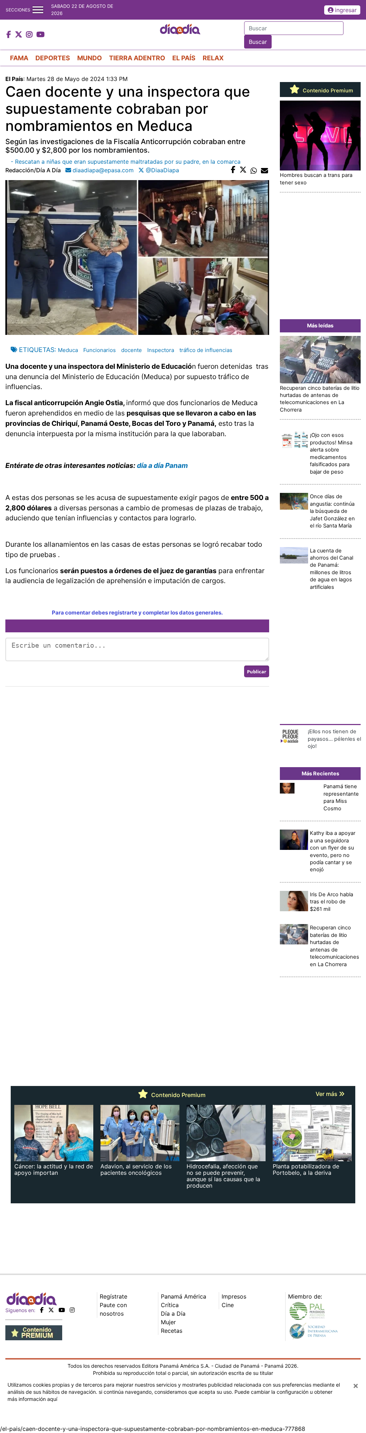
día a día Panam (162, 465)
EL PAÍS (184, 58)
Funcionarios (99, 350)
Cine (228, 1305)
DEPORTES (52, 58)
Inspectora (160, 350)
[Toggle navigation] (37, 10)
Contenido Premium (327, 90)
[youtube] (62, 1310)
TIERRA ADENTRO (137, 58)
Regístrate (113, 1296)
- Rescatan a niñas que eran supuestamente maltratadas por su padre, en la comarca (126, 161)
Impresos (234, 1296)
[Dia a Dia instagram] (30, 35)
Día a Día (173, 1313)
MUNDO (89, 58)
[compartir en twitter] (243, 170)
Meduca (68, 350)
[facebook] (42, 1310)
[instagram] (72, 1310)
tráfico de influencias (205, 350)
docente (131, 350)
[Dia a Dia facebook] (9, 35)
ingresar (346, 10)
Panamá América (183, 1296)
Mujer (168, 1322)
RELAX (213, 58)
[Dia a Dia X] (19, 35)
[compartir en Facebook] (233, 170)
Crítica (170, 1305)
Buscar (258, 41)
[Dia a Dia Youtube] (40, 35)
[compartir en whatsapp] (254, 170)
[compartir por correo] (264, 170)
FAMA (19, 58)
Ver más (327, 1093)
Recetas (171, 1330)
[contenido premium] (33, 1332)
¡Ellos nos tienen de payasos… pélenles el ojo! (334, 738)
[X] (51, 1310)
